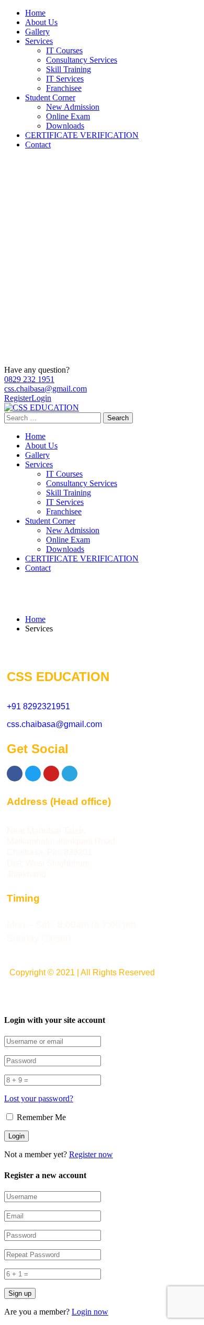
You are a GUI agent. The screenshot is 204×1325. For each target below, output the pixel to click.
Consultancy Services (81, 59)
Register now (91, 1154)
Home (35, 12)
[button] (102, 993)
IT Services (65, 78)
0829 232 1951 (29, 379)
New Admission (72, 106)
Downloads (65, 125)
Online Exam (68, 116)
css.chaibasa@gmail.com (45, 388)
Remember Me (40, 1117)
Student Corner (50, 97)
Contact (38, 144)
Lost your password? (38, 1098)
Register (17, 398)
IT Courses (64, 50)
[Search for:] (53, 417)
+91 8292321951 (38, 706)
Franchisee (64, 88)
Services (39, 41)
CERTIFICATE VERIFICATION (82, 135)
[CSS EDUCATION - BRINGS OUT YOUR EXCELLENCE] (41, 407)
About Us (41, 22)
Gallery (37, 31)
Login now (90, 1311)
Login (41, 398)
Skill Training (68, 69)
